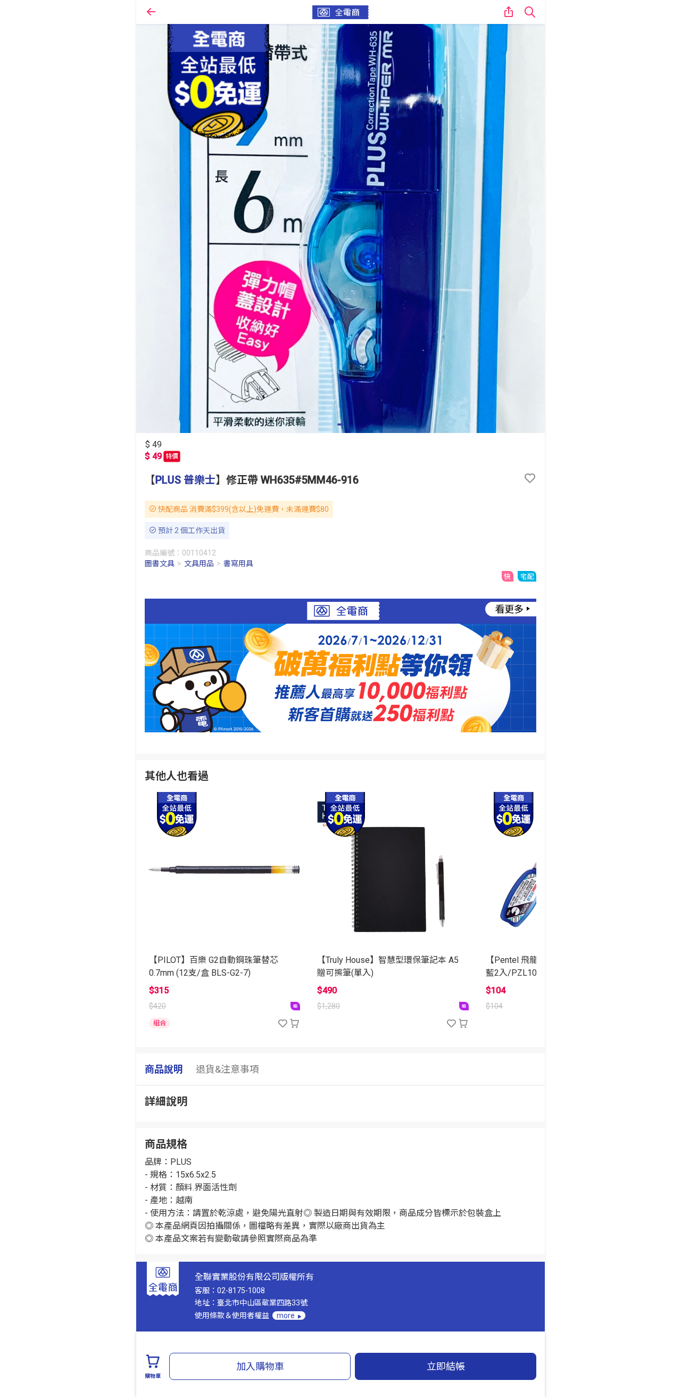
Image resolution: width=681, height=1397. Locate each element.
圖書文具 (160, 563)
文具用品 (199, 563)
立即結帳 (446, 1366)
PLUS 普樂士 (185, 479)
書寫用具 (238, 563)
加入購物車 (260, 1366)
